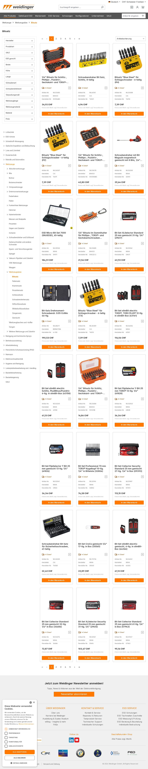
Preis (8, 119)
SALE (8, 53)
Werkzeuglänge (12, 101)
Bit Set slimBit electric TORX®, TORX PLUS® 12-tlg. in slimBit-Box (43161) (129, 313)
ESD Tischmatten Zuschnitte (129, 716)
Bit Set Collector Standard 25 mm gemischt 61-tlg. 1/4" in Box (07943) (129, 624)
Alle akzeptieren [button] (19, 752)
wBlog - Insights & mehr (55, 722)
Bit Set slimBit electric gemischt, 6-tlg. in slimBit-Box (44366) (128, 546)
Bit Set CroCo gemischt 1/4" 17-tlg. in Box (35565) (92, 545)
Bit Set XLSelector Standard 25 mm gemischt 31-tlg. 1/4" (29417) (129, 235)
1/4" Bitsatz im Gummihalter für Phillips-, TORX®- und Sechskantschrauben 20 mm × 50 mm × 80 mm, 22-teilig (92, 235)
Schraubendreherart (13, 89)
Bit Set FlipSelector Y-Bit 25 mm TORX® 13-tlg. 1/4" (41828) (129, 391)
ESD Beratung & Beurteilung (129, 722)
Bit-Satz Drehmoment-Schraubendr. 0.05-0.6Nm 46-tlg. (55, 313)
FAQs (55, 724)
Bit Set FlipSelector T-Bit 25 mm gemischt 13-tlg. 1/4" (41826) (56, 468)
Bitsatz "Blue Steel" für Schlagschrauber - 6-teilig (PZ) (55, 157)
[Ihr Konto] (137, 7)
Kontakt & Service (92, 713)
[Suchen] (102, 7)
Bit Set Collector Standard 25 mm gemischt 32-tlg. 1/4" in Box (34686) (55, 624)
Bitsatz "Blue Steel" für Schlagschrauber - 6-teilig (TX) (91, 313)
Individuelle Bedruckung (129, 724)
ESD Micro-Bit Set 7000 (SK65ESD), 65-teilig (54, 234)
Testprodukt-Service (92, 719)
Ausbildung (47, 719)
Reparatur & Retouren (92, 716)
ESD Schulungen (129, 713)
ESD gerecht (10, 59)
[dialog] (19, 733)
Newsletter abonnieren (74, 694)
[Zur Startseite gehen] (18, 7)
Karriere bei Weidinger (55, 716)
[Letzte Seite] (79, 38)
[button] (20, 763)
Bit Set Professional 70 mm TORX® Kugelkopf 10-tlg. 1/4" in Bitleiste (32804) (92, 468)
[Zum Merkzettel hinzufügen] (69, 88)
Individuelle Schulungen (92, 724)
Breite (8, 65)
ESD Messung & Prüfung (129, 719)
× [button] (34, 702)
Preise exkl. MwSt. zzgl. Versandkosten (54, 107)
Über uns (55, 713)
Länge (8, 77)
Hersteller (9, 41)
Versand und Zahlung (51, 764)
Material (9, 113)
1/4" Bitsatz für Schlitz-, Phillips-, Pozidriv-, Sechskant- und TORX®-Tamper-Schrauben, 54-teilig (54, 80)
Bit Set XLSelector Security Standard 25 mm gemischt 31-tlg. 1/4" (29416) (92, 624)
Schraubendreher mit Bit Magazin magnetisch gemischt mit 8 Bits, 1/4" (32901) (127, 157)
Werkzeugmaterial (13, 107)
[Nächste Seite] (74, 38)
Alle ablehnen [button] (20, 758)
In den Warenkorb (56, 114)
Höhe (8, 71)
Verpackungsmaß (13, 95)
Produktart (10, 47)
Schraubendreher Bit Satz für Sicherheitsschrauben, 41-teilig (55, 546)
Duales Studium (61, 719)
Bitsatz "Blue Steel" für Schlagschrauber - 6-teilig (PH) (128, 80)
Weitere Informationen (26, 724)
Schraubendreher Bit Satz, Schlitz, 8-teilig (91, 78)
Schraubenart (11, 83)
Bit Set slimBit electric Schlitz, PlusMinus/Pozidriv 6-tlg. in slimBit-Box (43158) (56, 391)
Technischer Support (92, 722)
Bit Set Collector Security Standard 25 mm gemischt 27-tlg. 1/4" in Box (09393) (128, 468)
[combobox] (79, 7)
